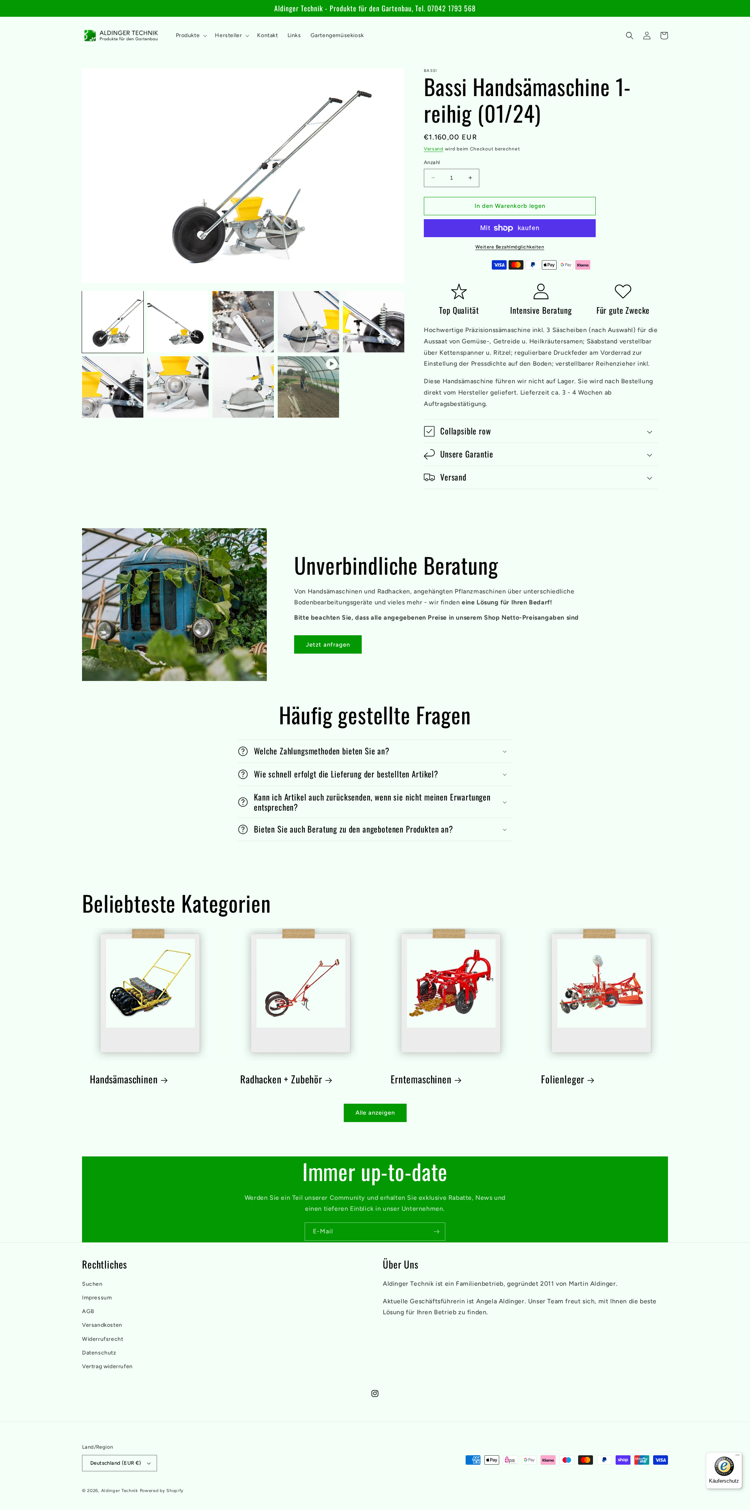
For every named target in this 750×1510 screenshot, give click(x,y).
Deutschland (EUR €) (115, 1463)
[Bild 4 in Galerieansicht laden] (308, 321)
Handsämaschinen (124, 1079)
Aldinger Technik (119, 1490)
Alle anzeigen (375, 1112)
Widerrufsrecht (102, 1339)
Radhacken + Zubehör (281, 1079)
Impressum (97, 1297)
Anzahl (432, 162)
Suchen (92, 1284)
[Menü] (737, 1457)
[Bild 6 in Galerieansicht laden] (112, 387)
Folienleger (562, 1079)
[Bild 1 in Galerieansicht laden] (112, 321)
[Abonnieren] (436, 1231)
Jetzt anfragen (328, 644)
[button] (191, 35)
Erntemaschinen (421, 1079)
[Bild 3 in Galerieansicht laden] (243, 321)
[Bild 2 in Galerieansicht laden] (178, 321)
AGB (88, 1311)
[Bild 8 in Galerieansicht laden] (243, 387)
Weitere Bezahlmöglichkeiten (510, 247)
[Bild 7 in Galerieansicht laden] (178, 387)
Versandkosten (102, 1325)
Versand (433, 149)
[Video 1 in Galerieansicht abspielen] (308, 387)
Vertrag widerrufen (107, 1366)
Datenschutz (99, 1352)
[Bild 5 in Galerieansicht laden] (373, 321)
